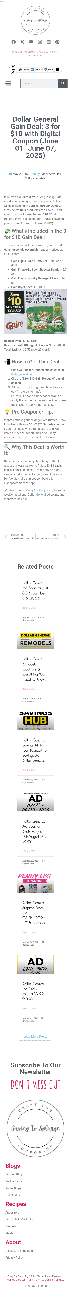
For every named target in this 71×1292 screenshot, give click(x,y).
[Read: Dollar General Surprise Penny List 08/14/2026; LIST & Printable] (35, 883)
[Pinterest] (57, 42)
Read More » (29, 608)
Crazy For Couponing (39, 490)
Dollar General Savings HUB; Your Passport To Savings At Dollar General (34, 750)
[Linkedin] (48, 42)
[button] (8, 83)
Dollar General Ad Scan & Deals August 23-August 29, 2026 (34, 831)
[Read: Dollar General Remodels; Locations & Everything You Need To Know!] (35, 640)
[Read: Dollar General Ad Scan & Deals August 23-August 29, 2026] (35, 802)
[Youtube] (31, 42)
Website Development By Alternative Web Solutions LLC (35, 1279)
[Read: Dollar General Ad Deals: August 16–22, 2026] (35, 964)
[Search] (62, 83)
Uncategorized (37, 178)
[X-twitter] (22, 42)
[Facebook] (13, 42)
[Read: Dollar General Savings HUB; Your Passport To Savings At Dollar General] (35, 721)
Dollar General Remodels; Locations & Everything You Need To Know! (34, 669)
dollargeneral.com (22, 374)
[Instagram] (40, 42)
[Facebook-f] (25, 1286)
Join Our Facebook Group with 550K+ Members (35, 53)
